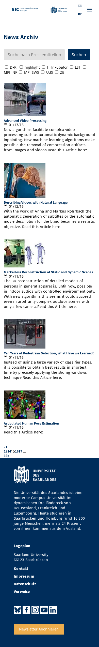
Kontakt (21, 568)
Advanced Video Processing (25, 120)
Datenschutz (25, 583)
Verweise (22, 591)
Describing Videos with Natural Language (36, 202)
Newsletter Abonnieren (39, 629)
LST (78, 67)
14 (9, 451)
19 (5, 455)
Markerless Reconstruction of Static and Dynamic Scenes (48, 272)
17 (20, 451)
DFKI (14, 67)
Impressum (24, 576)
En (80, 5)
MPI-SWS (31, 72)
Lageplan (22, 545)
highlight (32, 67)
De (80, 14)
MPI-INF (10, 72)
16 (17, 451)
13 (5, 451)
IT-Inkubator (57, 67)
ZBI (62, 72)
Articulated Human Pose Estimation (31, 423)
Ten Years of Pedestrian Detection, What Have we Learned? (49, 353)
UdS (49, 72)
